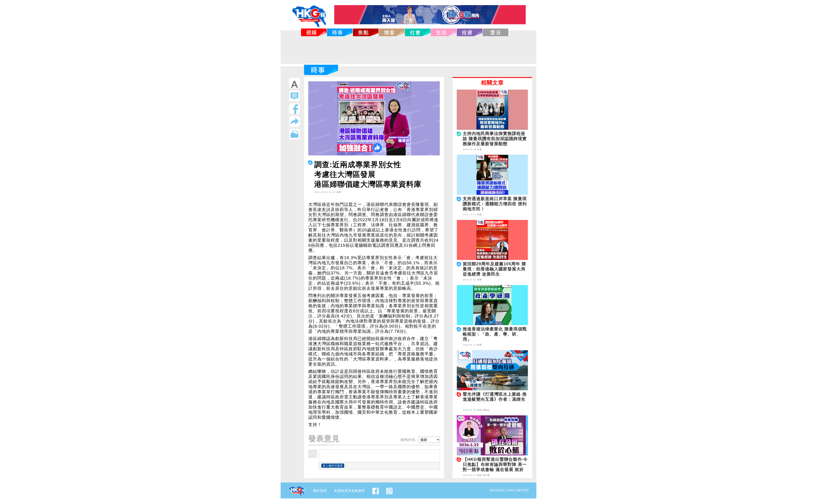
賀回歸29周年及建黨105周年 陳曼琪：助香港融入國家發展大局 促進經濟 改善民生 (494, 268)
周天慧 (486, 475)
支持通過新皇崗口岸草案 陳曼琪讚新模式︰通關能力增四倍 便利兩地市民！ (495, 203)
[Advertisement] (408, 50)
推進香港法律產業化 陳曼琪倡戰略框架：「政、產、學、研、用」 (495, 334)
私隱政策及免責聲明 (349, 490)
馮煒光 (486, 410)
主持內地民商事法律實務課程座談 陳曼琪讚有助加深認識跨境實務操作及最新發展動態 (495, 138)
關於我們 (320, 490)
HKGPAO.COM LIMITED (509, 490)
